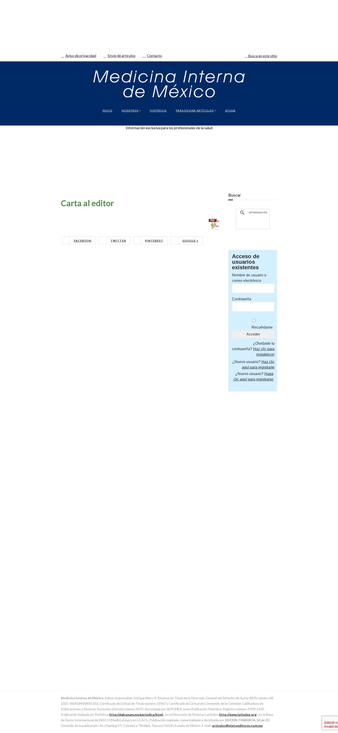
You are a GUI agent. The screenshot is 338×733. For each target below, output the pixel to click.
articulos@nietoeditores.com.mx (237, 725)
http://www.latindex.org (237, 714)
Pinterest (154, 240)
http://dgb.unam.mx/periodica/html (136, 714)
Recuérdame (262, 327)
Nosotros (130, 110)
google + (190, 240)
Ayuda (230, 110)
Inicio (107, 110)
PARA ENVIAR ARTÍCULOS (195, 110)
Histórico (158, 110)
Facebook (83, 240)
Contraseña (241, 299)
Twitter (118, 240)
